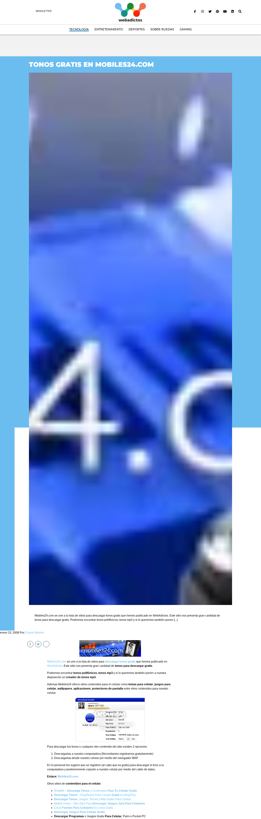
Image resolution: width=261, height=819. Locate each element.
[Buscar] (240, 11)
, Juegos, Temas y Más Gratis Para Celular (92, 799)
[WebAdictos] (130, 11)
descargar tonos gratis (120, 661)
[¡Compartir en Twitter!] (38, 644)
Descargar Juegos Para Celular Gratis (79, 811)
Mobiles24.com (56, 661)
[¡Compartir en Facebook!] (30, 644)
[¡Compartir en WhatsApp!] (46, 644)
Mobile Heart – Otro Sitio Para (99, 803)
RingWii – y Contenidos (95, 790)
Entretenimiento (108, 29)
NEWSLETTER (43, 11)
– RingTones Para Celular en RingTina (95, 794)
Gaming (186, 29)
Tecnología (79, 29)
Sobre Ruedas (162, 29)
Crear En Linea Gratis (83, 807)
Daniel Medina (35, 632)
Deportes (137, 29)
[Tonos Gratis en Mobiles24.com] (130, 338)
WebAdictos (54, 665)
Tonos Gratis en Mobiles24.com (91, 64)
